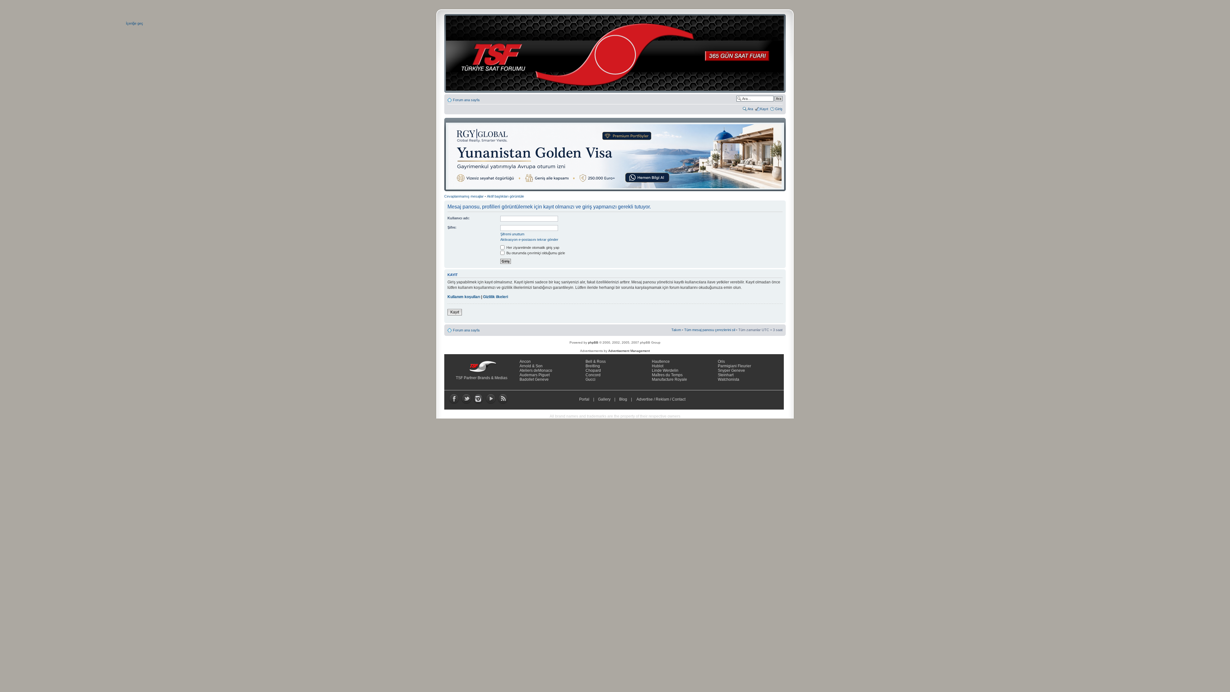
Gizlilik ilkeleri (495, 297)
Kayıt (764, 109)
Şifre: (451, 227)
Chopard (593, 370)
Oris (721, 361)
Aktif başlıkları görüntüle (505, 196)
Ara (750, 109)
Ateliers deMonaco (536, 370)
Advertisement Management (629, 351)
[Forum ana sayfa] (617, 53)
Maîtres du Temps (667, 375)
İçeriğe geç (134, 23)
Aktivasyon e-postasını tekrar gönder (529, 239)
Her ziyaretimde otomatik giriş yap (532, 247)
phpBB (593, 342)
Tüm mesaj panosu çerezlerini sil (709, 330)
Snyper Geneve (731, 370)
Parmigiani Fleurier (734, 366)
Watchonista (728, 379)
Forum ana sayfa (466, 100)
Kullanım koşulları (463, 297)
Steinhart (726, 375)
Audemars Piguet (535, 375)
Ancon (525, 361)
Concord (593, 375)
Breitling (593, 366)
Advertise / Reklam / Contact (661, 399)
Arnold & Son (531, 366)
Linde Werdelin (665, 370)
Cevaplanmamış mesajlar (464, 196)
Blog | (627, 399)
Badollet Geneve (534, 379)
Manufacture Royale (669, 379)
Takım (676, 330)
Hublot (657, 366)
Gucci (590, 379)
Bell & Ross (596, 361)
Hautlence (661, 361)
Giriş (779, 109)
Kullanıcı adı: (458, 218)
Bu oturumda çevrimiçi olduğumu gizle (535, 253)
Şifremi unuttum (512, 234)
